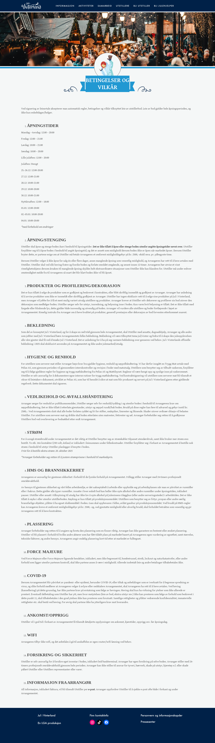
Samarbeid (105, 5)
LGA (44, 723)
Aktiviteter (86, 5)
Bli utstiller (142, 5)
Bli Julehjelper (164, 5)
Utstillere (122, 5)
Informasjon (65, 5)
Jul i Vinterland (46, 715)
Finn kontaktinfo (99, 715)
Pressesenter (148, 721)
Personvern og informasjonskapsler (161, 715)
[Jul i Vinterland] (31, 5)
